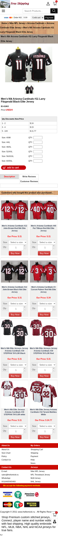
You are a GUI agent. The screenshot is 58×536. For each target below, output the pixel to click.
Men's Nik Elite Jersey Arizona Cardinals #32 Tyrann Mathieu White (43, 412)
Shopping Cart (37, 449)
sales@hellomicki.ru (10, 475)
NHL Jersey (36, 481)
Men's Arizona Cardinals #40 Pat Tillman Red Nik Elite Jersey (43, 228)
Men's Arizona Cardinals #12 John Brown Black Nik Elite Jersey (14, 289)
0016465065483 (9, 481)
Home (4, 23)
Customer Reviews (29, 181)
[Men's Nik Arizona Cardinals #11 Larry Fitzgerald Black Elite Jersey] (28, 65)
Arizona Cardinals (35, 23)
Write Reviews (29, 176)
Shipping (34, 453)
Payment (49, 17)
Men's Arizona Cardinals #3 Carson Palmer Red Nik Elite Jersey (43, 289)
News (33, 463)
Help (33, 460)
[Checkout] (55, 522)
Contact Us (6, 460)
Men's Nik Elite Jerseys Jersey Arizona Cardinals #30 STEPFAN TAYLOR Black (14, 350)
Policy (4, 456)
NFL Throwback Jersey (40, 475)
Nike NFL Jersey (17, 23)
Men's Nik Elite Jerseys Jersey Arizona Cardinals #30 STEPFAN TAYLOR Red (43, 350)
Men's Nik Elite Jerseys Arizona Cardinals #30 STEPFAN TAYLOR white (14, 412)
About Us (5, 449)
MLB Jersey (36, 478)
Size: (5, 242)
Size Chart (6, 453)
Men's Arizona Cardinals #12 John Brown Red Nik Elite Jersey (14, 228)
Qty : (5, 247)
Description (9, 176)
